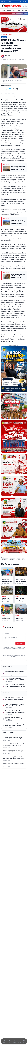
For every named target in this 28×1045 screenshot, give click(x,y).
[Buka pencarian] (23, 6)
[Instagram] (23, 2)
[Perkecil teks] (5, 94)
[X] (21, 2)
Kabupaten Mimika (15, 102)
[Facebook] (18, 2)
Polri (2, 136)
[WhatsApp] (6, 88)
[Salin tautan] (17, 88)
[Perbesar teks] (9, 94)
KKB (5, 259)
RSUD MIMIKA (5, 559)
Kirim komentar (20, 643)
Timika (3, 100)
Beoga (18, 559)
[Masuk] (26, 6)
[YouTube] (26, 2)
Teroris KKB (12, 559)
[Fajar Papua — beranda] (11, 6)
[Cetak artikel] (13, 94)
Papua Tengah (11, 10)
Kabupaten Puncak (7, 115)
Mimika (3, 10)
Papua (18, 10)
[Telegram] (10, 88)
